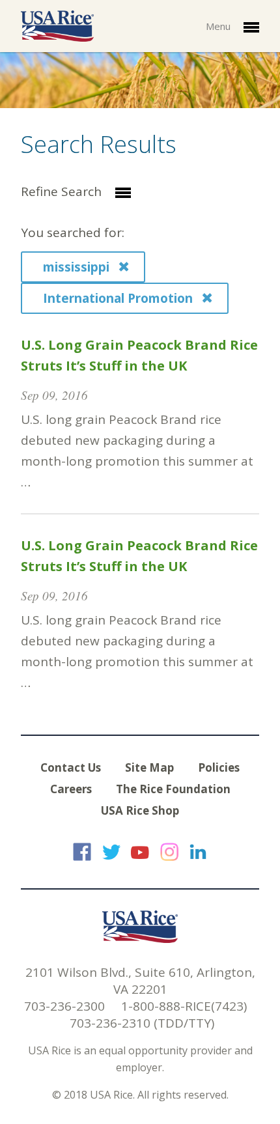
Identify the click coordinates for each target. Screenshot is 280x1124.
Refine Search (63, 191)
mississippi (78, 267)
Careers (71, 788)
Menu (219, 26)
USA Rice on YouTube (140, 852)
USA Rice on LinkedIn (198, 852)
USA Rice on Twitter (111, 852)
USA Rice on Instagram (169, 852)
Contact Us (70, 767)
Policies (219, 767)
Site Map (149, 767)
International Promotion (119, 298)
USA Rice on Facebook (82, 852)
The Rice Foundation (173, 788)
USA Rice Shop (140, 810)
